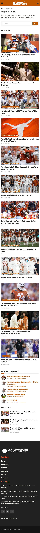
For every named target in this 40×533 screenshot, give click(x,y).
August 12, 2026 (6, 254)
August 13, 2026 (6, 225)
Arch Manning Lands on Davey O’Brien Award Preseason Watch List (18, 56)
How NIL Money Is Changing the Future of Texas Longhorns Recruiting (19, 84)
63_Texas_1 (11, 378)
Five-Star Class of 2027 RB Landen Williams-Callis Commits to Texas (19, 360)
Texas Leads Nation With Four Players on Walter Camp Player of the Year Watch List (19, 168)
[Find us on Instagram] (12, 511)
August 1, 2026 (5, 364)
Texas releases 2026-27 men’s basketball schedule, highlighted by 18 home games (16, 332)
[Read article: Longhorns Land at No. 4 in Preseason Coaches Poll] (20, 266)
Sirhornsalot (11, 386)
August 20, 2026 (6, 59)
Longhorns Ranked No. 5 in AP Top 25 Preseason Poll (17, 195)
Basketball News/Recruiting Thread (18, 376)
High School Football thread (16, 395)
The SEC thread (12, 400)
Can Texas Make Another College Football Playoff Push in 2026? (18, 250)
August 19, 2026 (6, 115)
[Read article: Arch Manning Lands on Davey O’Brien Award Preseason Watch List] (20, 43)
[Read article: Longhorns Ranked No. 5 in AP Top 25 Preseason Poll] (20, 184)
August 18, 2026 (6, 143)
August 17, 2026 (6, 197)
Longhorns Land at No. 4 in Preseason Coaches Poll (16, 277)
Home (2, 8)
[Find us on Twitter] (7, 511)
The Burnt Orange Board (20, 378)
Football (4, 468)
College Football (8, 217)
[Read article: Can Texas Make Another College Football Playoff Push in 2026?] (20, 238)
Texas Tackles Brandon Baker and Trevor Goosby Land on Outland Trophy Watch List (18, 304)
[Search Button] (38, 3)
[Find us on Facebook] (3, 511)
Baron (9, 396)
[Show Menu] (2, 3)
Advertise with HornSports (9, 518)
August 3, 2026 (5, 336)
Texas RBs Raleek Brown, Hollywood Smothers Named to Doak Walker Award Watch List (20, 140)
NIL (3, 79)
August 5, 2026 (5, 280)
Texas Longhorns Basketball (11, 328)
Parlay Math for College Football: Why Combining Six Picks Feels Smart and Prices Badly (18, 222)
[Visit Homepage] (20, 3)
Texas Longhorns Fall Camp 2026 (17, 389)
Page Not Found (10, 8)
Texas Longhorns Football (11, 51)
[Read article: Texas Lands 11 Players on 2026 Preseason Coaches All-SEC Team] (20, 99)
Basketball (4, 471)
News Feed (4, 464)
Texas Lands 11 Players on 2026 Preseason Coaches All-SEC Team (19, 112)
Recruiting (6, 356)
